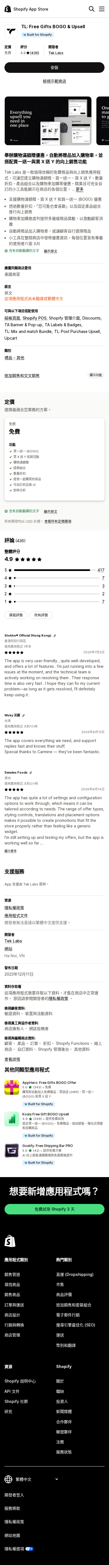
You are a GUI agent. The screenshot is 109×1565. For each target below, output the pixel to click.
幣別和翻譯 (66, 1345)
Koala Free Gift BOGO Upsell (45, 1114)
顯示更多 (10, 851)
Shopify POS (34, 318)
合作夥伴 (64, 1421)
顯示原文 (50, 251)
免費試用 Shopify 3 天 (55, 1209)
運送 (60, 1335)
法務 (60, 1441)
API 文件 (12, 1391)
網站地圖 (12, 1535)
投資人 (62, 1401)
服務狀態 (64, 1451)
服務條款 (12, 1508)
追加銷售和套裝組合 (73, 1304)
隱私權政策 (14, 907)
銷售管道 (12, 1274)
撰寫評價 (16, 615)
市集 (60, 1284)
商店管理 (12, 1335)
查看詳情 (12, 1059)
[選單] (102, 9)
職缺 (60, 1391)
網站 (8, 948)
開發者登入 (14, 1494)
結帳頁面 (12, 318)
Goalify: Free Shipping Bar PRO (47, 1146)
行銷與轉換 (14, 1324)
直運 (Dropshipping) (75, 1274)
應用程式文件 (16, 915)
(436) (34, 53)
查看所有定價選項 (57, 521)
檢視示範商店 (54, 81)
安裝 (54, 67)
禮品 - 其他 (14, 357)
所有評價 (41, 615)
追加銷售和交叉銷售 (22, 375)
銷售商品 (12, 1294)
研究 (8, 1411)
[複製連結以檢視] (55, 635)
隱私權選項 (14, 1548)
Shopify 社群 (16, 1401)
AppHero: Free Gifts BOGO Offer (49, 1083)
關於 (60, 1381)
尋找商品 (12, 1284)
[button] (54, 1093)
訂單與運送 (14, 1304)
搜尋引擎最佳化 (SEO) (75, 1324)
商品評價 (64, 1294)
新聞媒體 (64, 1411)
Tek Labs (55, 53)
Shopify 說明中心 (20, 1381)
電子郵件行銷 (68, 1314)
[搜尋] (91, 9)
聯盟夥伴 (64, 1431)
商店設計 (12, 1314)
